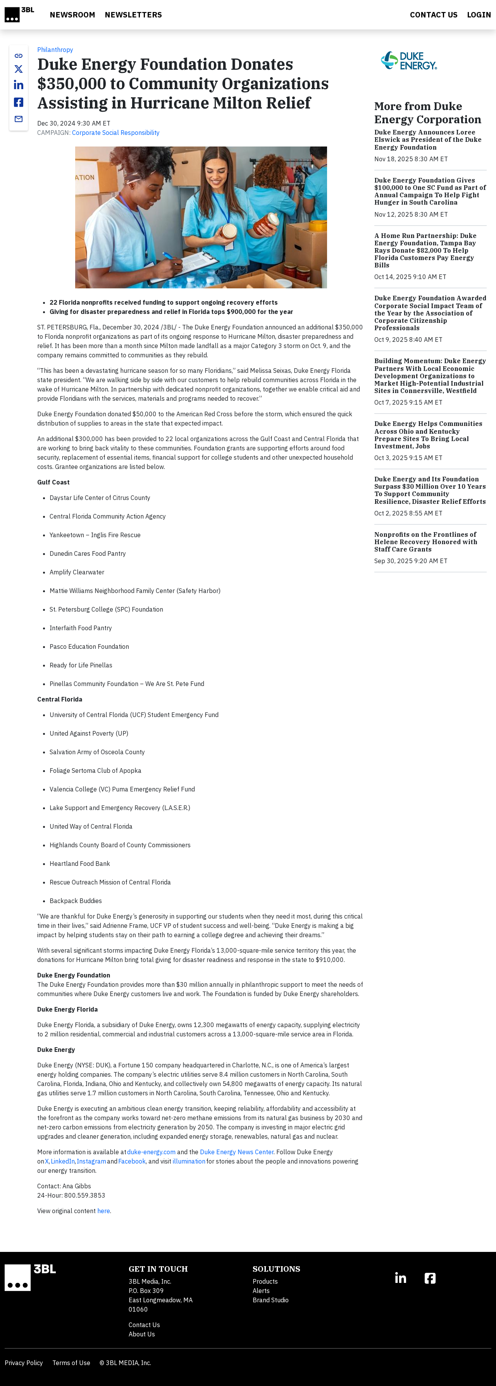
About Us (142, 1334)
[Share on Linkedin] (18, 85)
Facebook (132, 1161)
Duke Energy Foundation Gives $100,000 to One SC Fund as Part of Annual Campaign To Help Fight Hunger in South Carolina (430, 191)
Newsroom (72, 14)
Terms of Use (71, 1363)
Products (265, 1281)
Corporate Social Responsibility (116, 132)
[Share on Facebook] (18, 102)
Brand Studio (271, 1300)
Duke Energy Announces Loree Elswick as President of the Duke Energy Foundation (428, 139)
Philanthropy (55, 49)
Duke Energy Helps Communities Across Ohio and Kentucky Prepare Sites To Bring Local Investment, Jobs (428, 435)
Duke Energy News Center (237, 1152)
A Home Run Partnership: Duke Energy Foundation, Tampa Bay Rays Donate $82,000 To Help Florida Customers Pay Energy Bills (425, 250)
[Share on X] (18, 69)
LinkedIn (63, 1161)
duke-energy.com (151, 1152)
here (103, 1211)
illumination (189, 1161)
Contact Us (144, 1325)
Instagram (91, 1161)
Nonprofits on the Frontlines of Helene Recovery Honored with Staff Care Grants (425, 542)
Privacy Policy (24, 1363)
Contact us (434, 14)
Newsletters (133, 14)
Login (479, 14)
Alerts (261, 1291)
